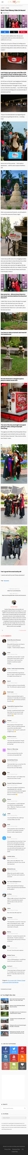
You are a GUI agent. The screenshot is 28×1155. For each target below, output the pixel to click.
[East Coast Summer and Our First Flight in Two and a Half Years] (5, 1000)
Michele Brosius (11, 869)
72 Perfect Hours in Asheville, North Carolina (17, 1019)
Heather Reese (6, 12)
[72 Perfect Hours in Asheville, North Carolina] (5, 1020)
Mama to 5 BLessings (12, 749)
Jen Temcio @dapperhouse (14, 881)
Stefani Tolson (11, 955)
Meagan (9, 720)
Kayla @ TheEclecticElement (14, 783)
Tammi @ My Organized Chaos (15, 706)
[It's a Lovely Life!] (14, 2)
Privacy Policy (7, 1149)
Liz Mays (9, 894)
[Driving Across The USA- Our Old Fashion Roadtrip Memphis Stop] (5, 1033)
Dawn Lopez (10, 692)
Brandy (9, 837)
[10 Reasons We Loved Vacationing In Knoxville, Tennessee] (5, 1027)
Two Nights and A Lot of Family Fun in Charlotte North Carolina (18, 1012)
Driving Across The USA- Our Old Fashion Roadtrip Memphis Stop (17, 1032)
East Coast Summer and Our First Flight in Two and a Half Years (17, 999)
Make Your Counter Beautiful (13, 590)
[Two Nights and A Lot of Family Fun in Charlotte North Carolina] (5, 1014)
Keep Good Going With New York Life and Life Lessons (14, 595)
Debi (8, 946)
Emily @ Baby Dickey (12, 760)
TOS (23, 1149)
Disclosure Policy (16, 1149)
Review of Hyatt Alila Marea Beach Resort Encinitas (17, 1006)
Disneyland (6, 580)
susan (8, 652)
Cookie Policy (15, 1151)
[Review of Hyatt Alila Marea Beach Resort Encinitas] (5, 1007)
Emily (8, 824)
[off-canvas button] (2, 2)
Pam (8, 772)
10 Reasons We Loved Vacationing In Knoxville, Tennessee (18, 1026)
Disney (3, 7)
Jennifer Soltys (11, 856)
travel (7, 7)
